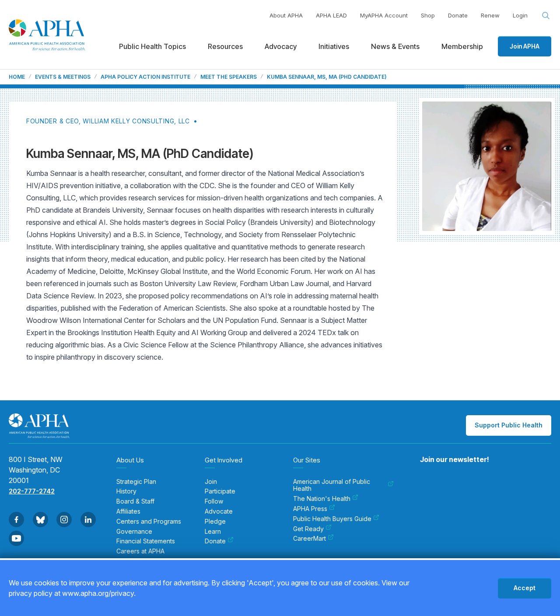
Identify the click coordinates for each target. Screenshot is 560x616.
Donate (458, 15)
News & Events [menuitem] (395, 46)
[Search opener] (546, 15)
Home (17, 77)
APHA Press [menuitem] (310, 508)
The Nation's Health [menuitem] (321, 498)
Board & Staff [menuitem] (135, 501)
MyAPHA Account (384, 15)
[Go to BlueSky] (40, 519)
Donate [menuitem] (215, 541)
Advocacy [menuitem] (281, 46)
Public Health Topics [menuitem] (152, 46)
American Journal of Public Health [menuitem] (331, 485)
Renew (490, 15)
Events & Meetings (63, 77)
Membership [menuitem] (462, 46)
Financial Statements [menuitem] (145, 541)
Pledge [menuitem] (215, 521)
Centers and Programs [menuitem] (148, 521)
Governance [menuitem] (134, 531)
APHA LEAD (331, 15)
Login (520, 15)
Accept (525, 588)
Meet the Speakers (228, 77)
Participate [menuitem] (220, 491)
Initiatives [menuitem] (333, 46)
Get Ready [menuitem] (308, 528)
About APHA (286, 15)
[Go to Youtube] (16, 538)
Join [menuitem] (211, 481)
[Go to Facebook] (16, 519)
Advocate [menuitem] (219, 511)
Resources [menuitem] (225, 46)
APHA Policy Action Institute (145, 77)
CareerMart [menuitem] (309, 538)
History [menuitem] (126, 491)
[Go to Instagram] (64, 519)
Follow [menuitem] (214, 501)
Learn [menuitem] (213, 531)
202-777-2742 (32, 491)
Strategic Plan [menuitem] (136, 481)
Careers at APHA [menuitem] (140, 551)
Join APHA (524, 46)
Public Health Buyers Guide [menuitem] (332, 518)
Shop (428, 15)
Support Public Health (508, 425)
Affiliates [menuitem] (128, 511)
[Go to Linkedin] (88, 519)
